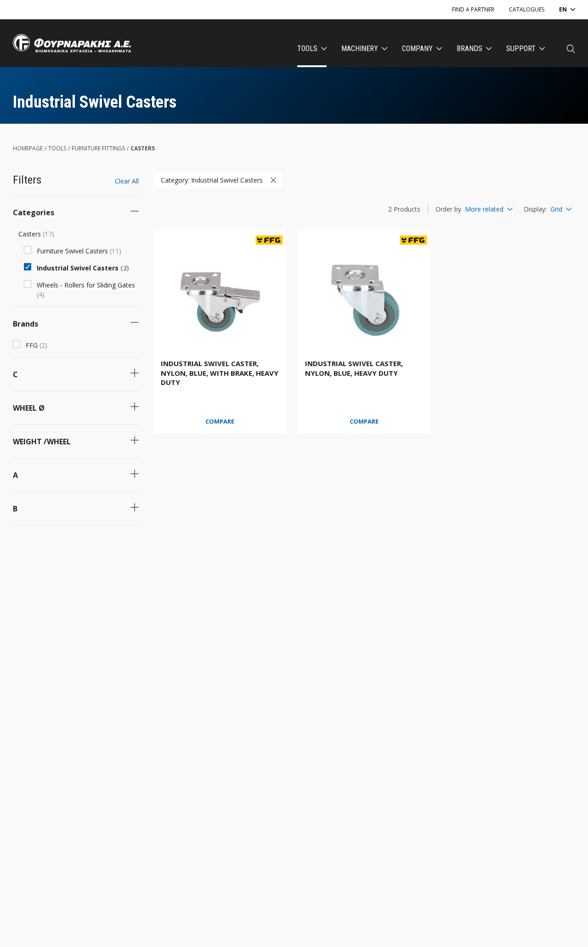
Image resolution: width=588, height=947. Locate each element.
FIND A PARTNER (473, 9)
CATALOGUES (526, 9)
